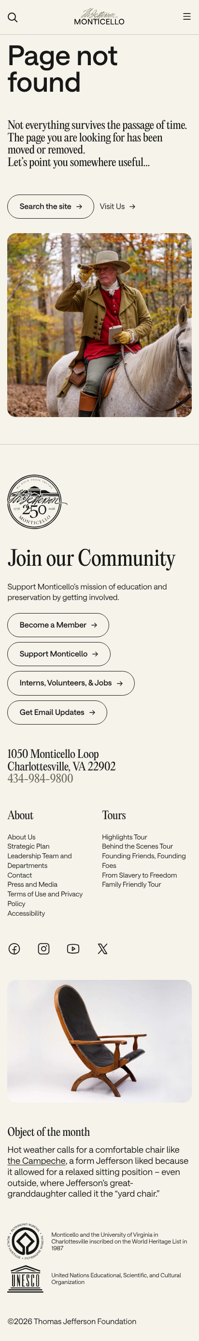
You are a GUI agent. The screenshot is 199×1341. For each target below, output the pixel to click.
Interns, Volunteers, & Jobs (66, 682)
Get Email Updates (52, 712)
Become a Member (53, 624)
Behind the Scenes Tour (137, 846)
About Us (21, 837)
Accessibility (26, 913)
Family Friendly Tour (131, 884)
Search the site (45, 206)
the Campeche (36, 1160)
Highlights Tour (124, 837)
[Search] (35, 17)
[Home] (99, 17)
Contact (19, 875)
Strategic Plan (28, 846)
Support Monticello (54, 653)
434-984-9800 (40, 779)
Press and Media (32, 884)
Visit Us (112, 206)
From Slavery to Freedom (139, 875)
